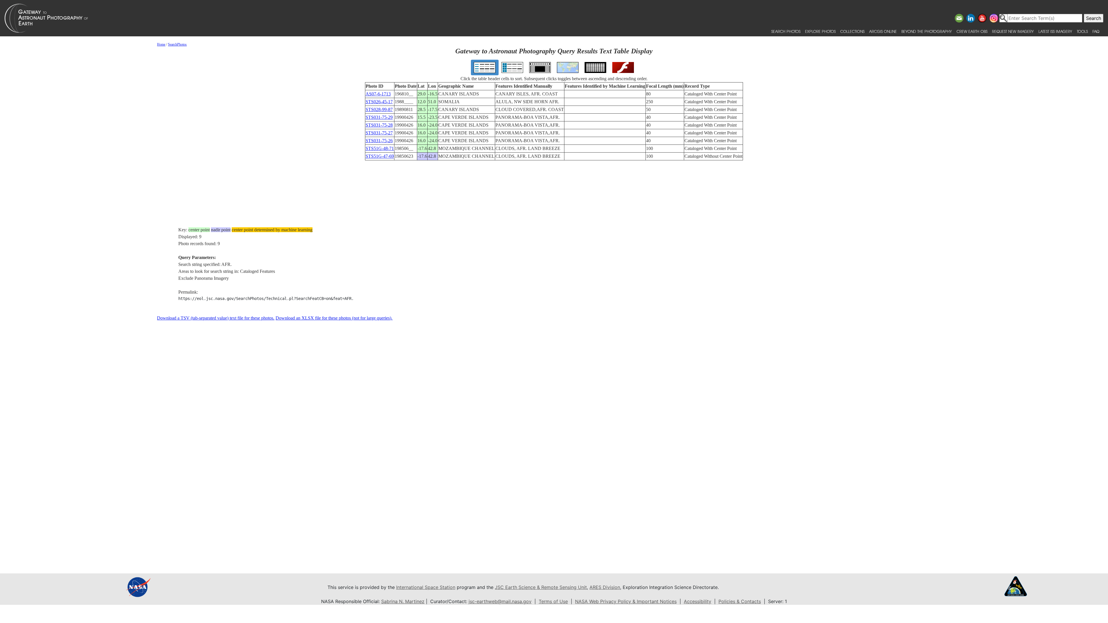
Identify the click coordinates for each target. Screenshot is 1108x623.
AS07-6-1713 (378, 93)
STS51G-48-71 (380, 148)
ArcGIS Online (883, 31)
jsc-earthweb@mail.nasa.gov (500, 601)
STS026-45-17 (379, 101)
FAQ (1095, 31)
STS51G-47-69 (380, 156)
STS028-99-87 (379, 109)
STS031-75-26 (379, 140)
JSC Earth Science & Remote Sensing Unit (541, 587)
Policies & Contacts (739, 601)
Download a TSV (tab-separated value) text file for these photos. (215, 318)
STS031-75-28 (379, 125)
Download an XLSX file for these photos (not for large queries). (334, 318)
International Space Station (425, 587)
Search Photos (785, 31)
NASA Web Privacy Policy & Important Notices (626, 601)
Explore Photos (820, 31)
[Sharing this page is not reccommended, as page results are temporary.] (553, 18)
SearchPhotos (177, 44)
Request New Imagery (1013, 31)
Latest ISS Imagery (1055, 31)
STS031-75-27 (379, 132)
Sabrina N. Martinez (402, 601)
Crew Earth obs (972, 31)
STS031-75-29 (379, 117)
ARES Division (604, 587)
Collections (852, 31)
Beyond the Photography (926, 31)
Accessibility (697, 601)
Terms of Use (553, 601)
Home (161, 44)
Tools (1082, 31)
